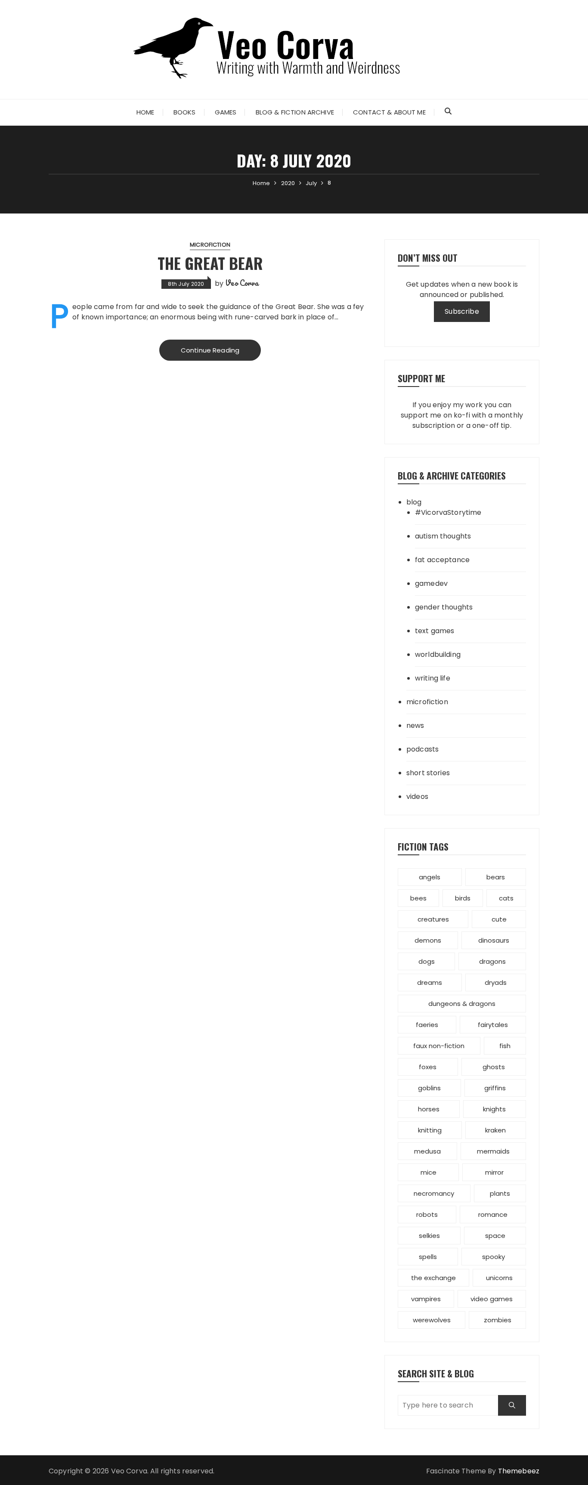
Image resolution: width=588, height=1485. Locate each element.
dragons (492, 961)
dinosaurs (493, 940)
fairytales (493, 1024)
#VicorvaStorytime (448, 512)
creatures (433, 919)
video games (491, 1298)
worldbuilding (438, 654)
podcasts (422, 749)
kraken (495, 1130)
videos (417, 796)
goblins (429, 1087)
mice (428, 1172)
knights (494, 1109)
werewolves (432, 1319)
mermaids (493, 1151)
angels (429, 877)
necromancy (434, 1193)
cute (499, 919)
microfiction (210, 245)
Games (226, 112)
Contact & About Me (389, 112)
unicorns (499, 1277)
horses (428, 1109)
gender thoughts (444, 607)
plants (500, 1193)
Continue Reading (210, 350)
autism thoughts (443, 536)
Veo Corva (241, 283)
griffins (495, 1087)
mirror (494, 1172)
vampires (426, 1298)
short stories (428, 773)
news (415, 725)
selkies (429, 1235)
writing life (432, 678)
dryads (496, 982)
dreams (429, 982)
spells (428, 1256)
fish (505, 1045)
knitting (430, 1130)
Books (184, 112)
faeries (427, 1024)
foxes (427, 1066)
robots (427, 1214)
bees (418, 898)
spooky (493, 1256)
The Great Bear (210, 262)
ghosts (494, 1066)
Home (145, 112)
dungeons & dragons (461, 1003)
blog (414, 502)
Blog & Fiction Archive (295, 112)
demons (428, 940)
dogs (426, 961)
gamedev (431, 583)
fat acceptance (442, 560)
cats (506, 898)
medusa (427, 1151)
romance (493, 1214)
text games (435, 631)
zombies (497, 1319)
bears (495, 877)
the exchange (433, 1277)
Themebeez (518, 1471)
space (495, 1235)
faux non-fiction (438, 1045)
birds (462, 898)
